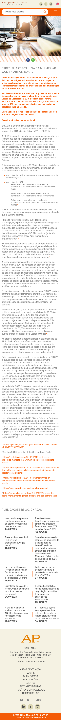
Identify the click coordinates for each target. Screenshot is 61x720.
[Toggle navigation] (55, 11)
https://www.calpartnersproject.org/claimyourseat (25, 488)
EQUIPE (30, 672)
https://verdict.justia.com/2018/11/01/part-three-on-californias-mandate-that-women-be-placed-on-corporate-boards (28, 460)
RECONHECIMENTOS (30, 686)
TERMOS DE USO (30, 693)
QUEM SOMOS (30, 676)
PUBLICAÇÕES (30, 679)
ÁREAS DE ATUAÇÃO (30, 669)
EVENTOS (30, 683)
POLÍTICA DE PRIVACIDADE (30, 689)
